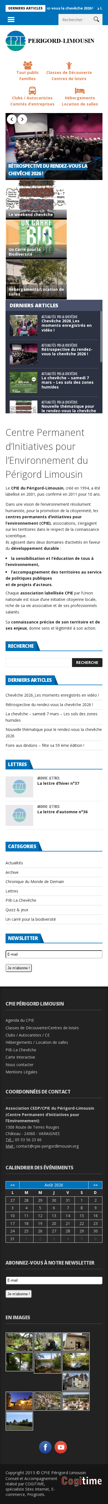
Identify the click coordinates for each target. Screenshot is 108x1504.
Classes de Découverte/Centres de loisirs (42, 1027)
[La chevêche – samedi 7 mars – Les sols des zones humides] (23, 382)
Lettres (54, 778)
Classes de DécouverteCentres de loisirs (69, 75)
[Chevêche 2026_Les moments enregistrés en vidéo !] (23, 325)
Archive (42, 778)
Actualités (49, 317)
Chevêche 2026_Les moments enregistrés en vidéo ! (67, 325)
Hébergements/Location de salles (36, 292)
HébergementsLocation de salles (80, 101)
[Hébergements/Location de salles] (36, 279)
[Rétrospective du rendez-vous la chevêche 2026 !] (54, 146)
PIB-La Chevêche (67, 317)
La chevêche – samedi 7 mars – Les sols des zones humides (68, 382)
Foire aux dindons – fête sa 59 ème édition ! (45, 745)
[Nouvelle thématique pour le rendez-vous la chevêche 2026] (23, 410)
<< (12, 1185)
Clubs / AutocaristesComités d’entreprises (32, 101)
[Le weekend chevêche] (36, 200)
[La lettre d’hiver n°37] (19, 786)
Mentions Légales (21, 1071)
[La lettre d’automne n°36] (19, 815)
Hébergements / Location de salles (37, 1042)
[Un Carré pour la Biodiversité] (36, 240)
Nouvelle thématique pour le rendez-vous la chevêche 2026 (69, 411)
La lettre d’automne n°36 (62, 811)
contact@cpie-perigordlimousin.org (47, 1146)
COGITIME (34, 1483)
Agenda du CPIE (20, 1020)
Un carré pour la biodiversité (31, 919)
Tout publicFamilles (27, 75)
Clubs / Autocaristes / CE (28, 1035)
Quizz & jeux (17, 909)
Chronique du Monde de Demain (35, 881)
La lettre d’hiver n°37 (58, 783)
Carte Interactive (20, 1057)
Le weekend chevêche (31, 214)
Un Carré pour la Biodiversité (25, 252)
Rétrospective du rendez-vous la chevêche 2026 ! (67, 352)
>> (95, 1185)
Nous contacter (20, 1064)
